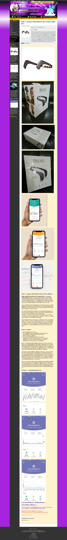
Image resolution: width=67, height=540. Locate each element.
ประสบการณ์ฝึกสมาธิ (13, 21)
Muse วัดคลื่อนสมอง (21, 18)
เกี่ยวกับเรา (23, 0)
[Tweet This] (27, 43)
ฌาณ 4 (11, 27)
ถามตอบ (11, 29)
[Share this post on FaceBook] (22, 43)
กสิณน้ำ (11, 30)
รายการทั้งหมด (19, 0)
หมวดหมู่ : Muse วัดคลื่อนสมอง (37, 27)
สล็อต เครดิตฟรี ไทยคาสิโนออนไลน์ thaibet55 (32, 296)
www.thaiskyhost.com (13, 18)
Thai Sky (24, 530)
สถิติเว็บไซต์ (14, 37)
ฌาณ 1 (11, 22)
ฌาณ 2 (11, 24)
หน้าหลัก (15, 0)
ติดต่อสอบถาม (28, 0)
